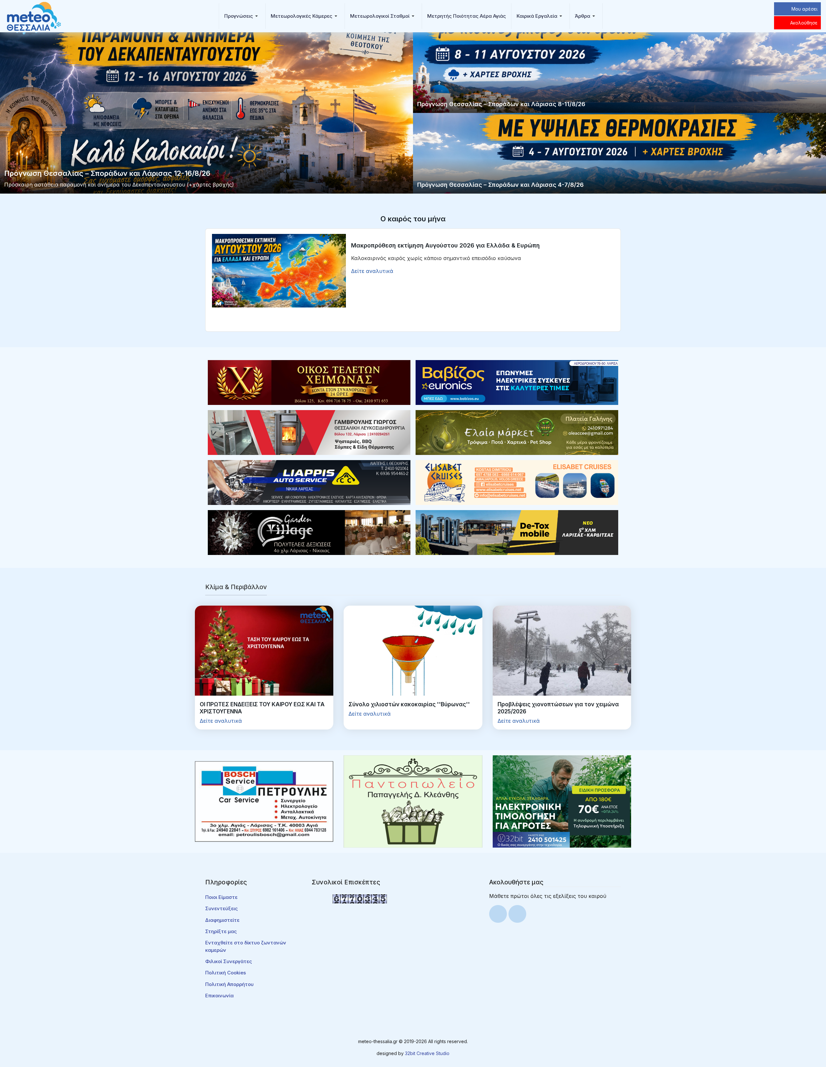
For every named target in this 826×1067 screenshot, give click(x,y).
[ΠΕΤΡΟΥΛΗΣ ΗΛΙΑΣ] (264, 801)
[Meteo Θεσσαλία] (34, 15)
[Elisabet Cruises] (517, 482)
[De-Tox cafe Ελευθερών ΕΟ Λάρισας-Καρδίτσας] (517, 532)
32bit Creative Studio (427, 1053)
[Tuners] (562, 801)
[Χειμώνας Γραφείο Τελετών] (309, 382)
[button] (242, 16)
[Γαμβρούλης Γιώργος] (309, 432)
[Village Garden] (309, 532)
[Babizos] (517, 382)
